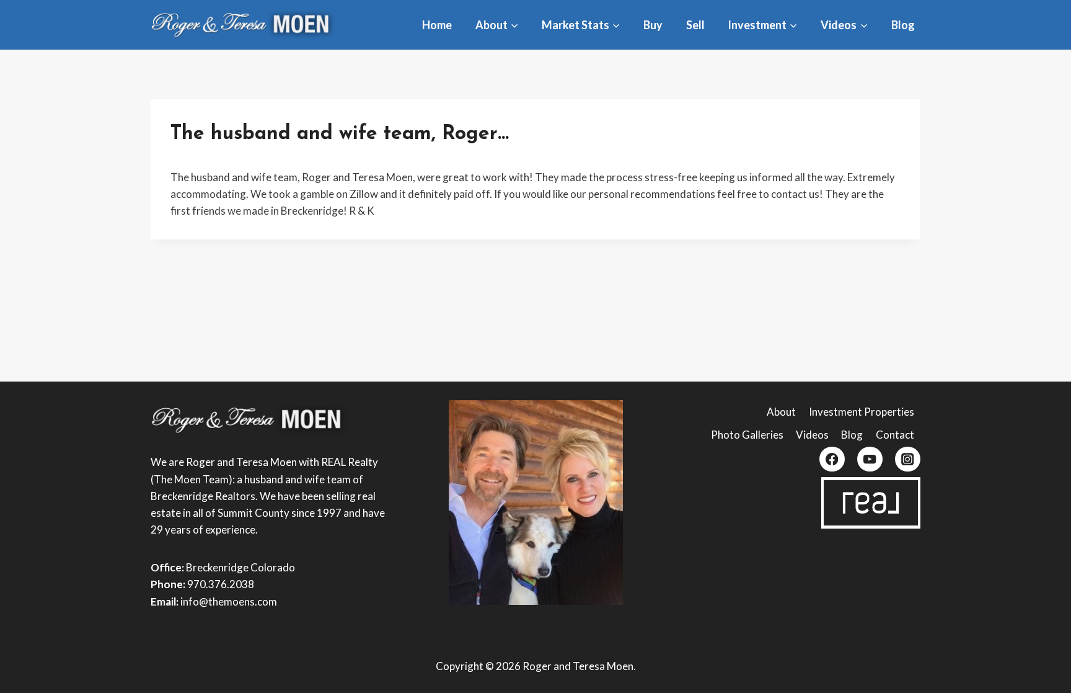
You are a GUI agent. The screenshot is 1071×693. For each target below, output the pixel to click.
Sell (695, 25)
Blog (903, 25)
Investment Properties (861, 411)
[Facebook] (832, 459)
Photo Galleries (747, 434)
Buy (653, 25)
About (781, 411)
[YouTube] (870, 459)
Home (437, 25)
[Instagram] (907, 459)
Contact (895, 434)
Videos (812, 434)
